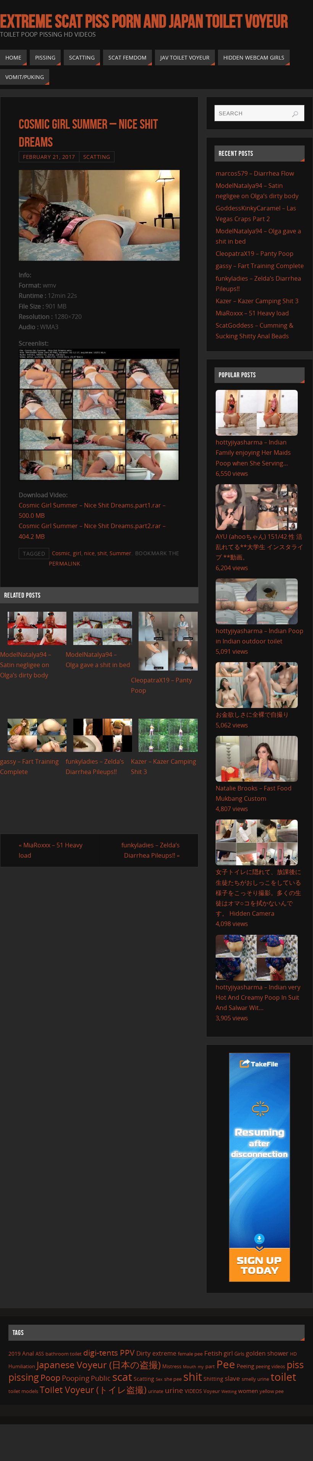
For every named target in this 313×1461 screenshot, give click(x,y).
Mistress (171, 1366)
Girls (239, 1353)
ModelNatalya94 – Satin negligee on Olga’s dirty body (25, 664)
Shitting (213, 1378)
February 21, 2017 (49, 156)
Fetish (213, 1353)
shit (102, 553)
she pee (173, 1378)
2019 (14, 1353)
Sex (159, 1379)
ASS (39, 1353)
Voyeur (211, 1391)
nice (89, 553)
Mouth (189, 1366)
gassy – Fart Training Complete (260, 266)
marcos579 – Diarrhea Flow (255, 173)
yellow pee (272, 1391)
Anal (28, 1353)
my (201, 1366)
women (248, 1391)
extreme (164, 1353)
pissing (23, 1376)
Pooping (75, 1378)
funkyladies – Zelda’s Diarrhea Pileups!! (150, 850)
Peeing (245, 1366)
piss (295, 1364)
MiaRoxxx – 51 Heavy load (50, 850)
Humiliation (21, 1366)
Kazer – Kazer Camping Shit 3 (257, 301)
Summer (120, 553)
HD (293, 1354)
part (210, 1366)
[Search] (295, 114)
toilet (283, 1376)
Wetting (229, 1391)
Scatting (96, 156)
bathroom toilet (63, 1353)
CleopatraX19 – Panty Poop (255, 253)
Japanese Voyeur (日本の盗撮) (99, 1364)
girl (77, 553)
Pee (225, 1364)
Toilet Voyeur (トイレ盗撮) (93, 1390)
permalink (65, 563)
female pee (190, 1353)
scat (122, 1376)
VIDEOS (193, 1391)
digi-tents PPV (109, 1352)
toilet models (23, 1391)
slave (232, 1378)
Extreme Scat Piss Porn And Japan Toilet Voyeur (144, 21)
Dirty (143, 1353)
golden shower (267, 1353)
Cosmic (61, 553)
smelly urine (255, 1378)
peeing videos (270, 1366)
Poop (50, 1377)
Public (101, 1378)
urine (174, 1390)
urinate (155, 1391)
